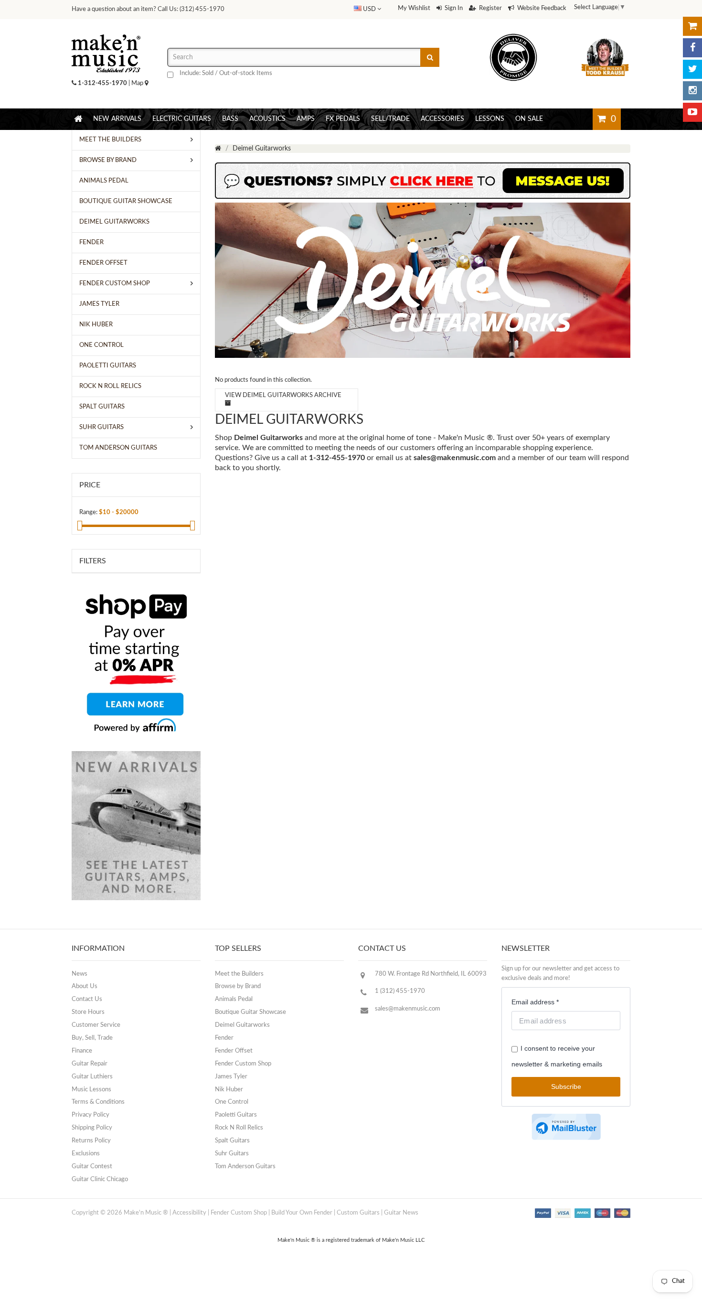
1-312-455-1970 (102, 83)
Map (138, 83)
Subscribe (566, 1086)
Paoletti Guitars (236, 1115)
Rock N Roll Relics (239, 1128)
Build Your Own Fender (301, 1213)
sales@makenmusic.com (455, 458)
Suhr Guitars (232, 1154)
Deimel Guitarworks (242, 1025)
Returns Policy (91, 1141)
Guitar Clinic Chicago (100, 1179)
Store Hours (88, 1012)
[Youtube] (692, 112)
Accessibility (189, 1213)
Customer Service (96, 1025)
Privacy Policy (90, 1115)
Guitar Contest (92, 1166)
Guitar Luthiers (92, 1077)
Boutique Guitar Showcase (250, 1012)
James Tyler (231, 1077)
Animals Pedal (234, 999)
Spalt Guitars (232, 1141)
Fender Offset (234, 1051)
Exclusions (86, 1154)
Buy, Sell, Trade (92, 1038)
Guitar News (401, 1213)
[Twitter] (692, 69)
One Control (231, 1102)
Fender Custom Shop (243, 1064)
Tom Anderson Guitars (245, 1166)
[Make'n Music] (106, 31)
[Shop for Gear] (692, 26)
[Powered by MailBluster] (566, 1127)
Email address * (535, 1002)
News (79, 974)
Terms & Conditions (98, 1102)
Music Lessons (91, 1090)
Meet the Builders (239, 974)
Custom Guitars (358, 1213)
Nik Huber (229, 1090)
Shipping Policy (92, 1128)
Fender (224, 1038)
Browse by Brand (238, 986)
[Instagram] (692, 90)
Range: (88, 512)
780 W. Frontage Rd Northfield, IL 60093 (431, 974)
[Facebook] (692, 47)
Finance (82, 1051)
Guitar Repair (89, 1064)
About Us (84, 986)
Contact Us (87, 999)
